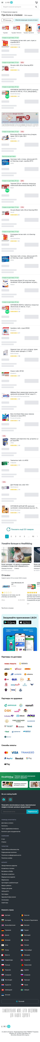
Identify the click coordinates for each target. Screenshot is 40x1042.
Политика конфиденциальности (11, 855)
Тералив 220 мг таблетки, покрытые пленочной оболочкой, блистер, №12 (23, 184)
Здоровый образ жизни (8, 897)
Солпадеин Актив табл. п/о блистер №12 (22, 235)
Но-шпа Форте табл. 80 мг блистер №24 (24, 210)
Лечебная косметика (7, 874)
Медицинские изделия (8, 877)
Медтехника (5, 880)
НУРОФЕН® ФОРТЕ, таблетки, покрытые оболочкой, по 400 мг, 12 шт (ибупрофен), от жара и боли (24, 306)
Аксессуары (5, 900)
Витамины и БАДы (7, 871)
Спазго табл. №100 (17, 371)
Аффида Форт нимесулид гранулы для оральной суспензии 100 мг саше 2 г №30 (23, 393)
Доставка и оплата (7, 823)
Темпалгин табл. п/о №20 (19, 460)
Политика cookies (6, 858)
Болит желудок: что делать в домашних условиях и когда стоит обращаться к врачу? (15, 565)
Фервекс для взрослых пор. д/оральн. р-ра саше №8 (24, 439)
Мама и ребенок (6, 885)
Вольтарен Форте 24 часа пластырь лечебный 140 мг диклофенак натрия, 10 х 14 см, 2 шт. (23, 281)
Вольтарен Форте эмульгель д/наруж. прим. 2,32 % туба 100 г (23, 135)
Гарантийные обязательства (10, 849)
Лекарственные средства (9, 865)
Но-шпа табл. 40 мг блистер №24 (21, 65)
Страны (3, 842)
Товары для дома (6, 888)
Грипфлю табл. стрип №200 (19, 328)
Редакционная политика (9, 852)
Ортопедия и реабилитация (9, 882)
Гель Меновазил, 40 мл (17, 583)
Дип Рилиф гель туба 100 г (19, 485)
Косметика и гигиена (7, 868)
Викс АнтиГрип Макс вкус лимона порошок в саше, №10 (22, 415)
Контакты (4, 826)
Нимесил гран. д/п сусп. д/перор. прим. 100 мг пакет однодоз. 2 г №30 (24, 350)
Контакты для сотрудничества (10, 831)
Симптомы (4, 902)
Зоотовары (4, 894)
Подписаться (32, 811)
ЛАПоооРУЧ (5, 891)
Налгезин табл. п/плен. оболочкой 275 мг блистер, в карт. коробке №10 (23, 160)
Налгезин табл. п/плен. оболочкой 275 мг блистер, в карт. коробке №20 (23, 257)
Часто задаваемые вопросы (10, 828)
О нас (3, 839)
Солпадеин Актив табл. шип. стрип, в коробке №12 (23, 41)
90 (33, 536)
